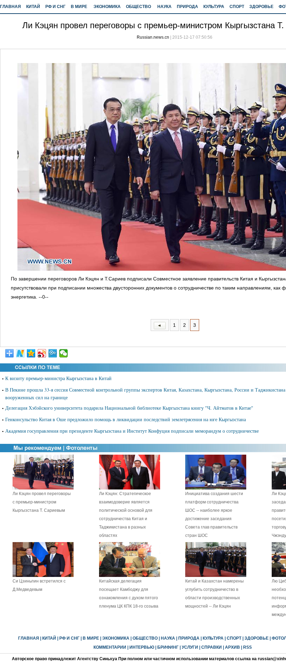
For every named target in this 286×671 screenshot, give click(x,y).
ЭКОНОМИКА (107, 6)
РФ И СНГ (55, 6)
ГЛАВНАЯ (10, 6)
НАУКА (164, 6)
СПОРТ (236, 6)
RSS (247, 647)
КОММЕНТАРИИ (109, 647)
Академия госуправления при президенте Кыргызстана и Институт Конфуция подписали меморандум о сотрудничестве (132, 430)
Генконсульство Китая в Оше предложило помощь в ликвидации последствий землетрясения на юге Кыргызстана (125, 419)
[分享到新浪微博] (42, 353)
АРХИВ (232, 647)
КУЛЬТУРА (213, 6)
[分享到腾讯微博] (52, 353)
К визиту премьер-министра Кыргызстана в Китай (58, 378)
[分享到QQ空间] (31, 353)
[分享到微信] (63, 353)
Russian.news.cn (153, 37)
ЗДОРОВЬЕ (261, 6)
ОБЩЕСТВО (138, 6)
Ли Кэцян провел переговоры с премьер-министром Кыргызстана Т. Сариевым (42, 502)
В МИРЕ (79, 6)
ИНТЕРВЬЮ (141, 647)
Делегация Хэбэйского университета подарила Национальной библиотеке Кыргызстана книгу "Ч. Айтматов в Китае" (129, 407)
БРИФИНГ (168, 647)
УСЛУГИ (190, 647)
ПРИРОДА (187, 6)
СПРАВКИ (211, 647)
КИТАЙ (33, 6)
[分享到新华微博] (20, 353)
